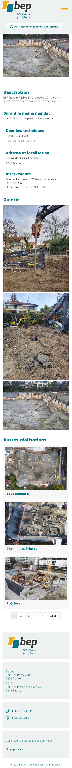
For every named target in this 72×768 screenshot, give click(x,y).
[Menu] (64, 10)
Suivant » (54, 615)
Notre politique (14, 749)
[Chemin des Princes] (36, 527)
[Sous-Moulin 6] (36, 472)
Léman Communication (48, 764)
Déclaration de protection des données (29, 740)
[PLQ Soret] (36, 581)
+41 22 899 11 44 (22, 710)
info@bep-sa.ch (21, 717)
